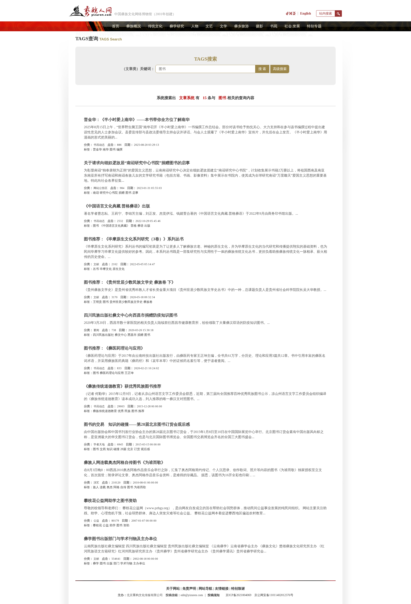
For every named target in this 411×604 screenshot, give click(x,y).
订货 (137, 449)
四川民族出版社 (103, 334)
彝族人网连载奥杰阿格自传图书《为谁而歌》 (124, 462)
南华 (106, 149)
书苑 (273, 26)
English (305, 13)
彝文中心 (121, 334)
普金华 (97, 149)
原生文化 (119, 269)
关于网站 (173, 588)
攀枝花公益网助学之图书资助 (110, 500)
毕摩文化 (106, 269)
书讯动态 (99, 144)
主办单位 (139, 563)
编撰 (119, 149)
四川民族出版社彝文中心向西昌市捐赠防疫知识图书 (130, 315)
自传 (123, 487)
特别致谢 (238, 588)
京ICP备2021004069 (238, 595)
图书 (113, 149)
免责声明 (189, 588)
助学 (113, 525)
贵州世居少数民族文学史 (126, 301)
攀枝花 (97, 525)
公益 (96, 520)
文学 (223, 26)
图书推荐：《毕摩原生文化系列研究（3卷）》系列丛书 (134, 239)
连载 (103, 487)
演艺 (96, 482)
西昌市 (132, 334)
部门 (116, 563)
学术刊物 (126, 563)
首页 (115, 26)
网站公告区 (100, 188)
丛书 (96, 269)
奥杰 (110, 487)
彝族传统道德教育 (105, 411)
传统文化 (155, 26)
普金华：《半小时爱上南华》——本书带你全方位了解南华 (137, 119)
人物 (194, 26)
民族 (128, 411)
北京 (130, 449)
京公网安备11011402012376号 (273, 595)
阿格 (116, 487)
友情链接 (222, 588)
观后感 (145, 449)
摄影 (259, 26)
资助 (126, 525)
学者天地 (99, 444)
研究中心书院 (109, 192)
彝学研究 (177, 26)
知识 (110, 449)
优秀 (121, 411)
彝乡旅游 (241, 26)
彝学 (96, 563)
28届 (123, 449)
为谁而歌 (140, 487)
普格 (134, 225)
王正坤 (129, 373)
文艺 (209, 26)
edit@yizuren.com (192, 595)
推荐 (141, 411)
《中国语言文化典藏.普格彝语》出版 (117, 206)
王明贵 (97, 301)
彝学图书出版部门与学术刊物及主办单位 (120, 538)
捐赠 (122, 192)
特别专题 (314, 26)
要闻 (96, 330)
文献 (96, 264)
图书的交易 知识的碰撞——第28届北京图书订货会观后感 (137, 424)
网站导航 (205, 588)
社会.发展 (292, 26)
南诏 (96, 192)
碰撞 (116, 449)
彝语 (140, 225)
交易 (103, 449)
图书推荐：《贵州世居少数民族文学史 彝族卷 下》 (130, 282)
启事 (135, 192)
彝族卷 (147, 301)
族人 (96, 487)
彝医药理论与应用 (112, 373)
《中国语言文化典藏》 (115, 225)
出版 (147, 225)
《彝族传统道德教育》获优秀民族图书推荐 (122, 386)
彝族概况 (133, 26)
